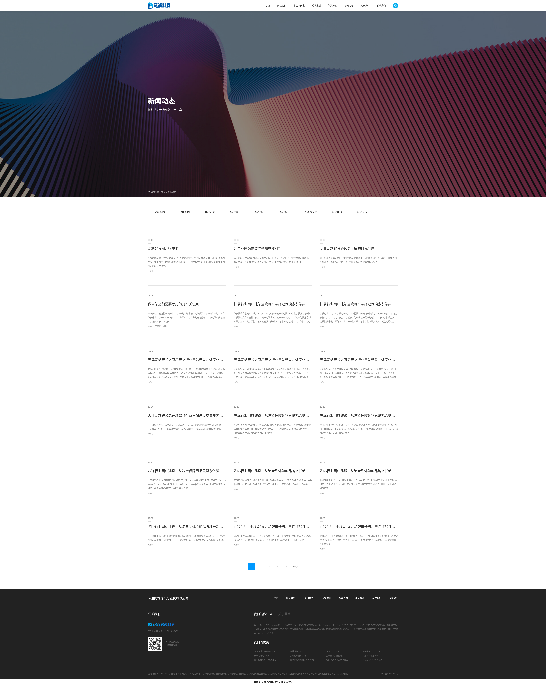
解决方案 (343, 598)
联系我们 (393, 598)
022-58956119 (161, 624)
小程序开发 (308, 598)
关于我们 (376, 598)
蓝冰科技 (268, 682)
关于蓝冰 (284, 614)
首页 (163, 192)
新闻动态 (172, 192)
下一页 (295, 566)
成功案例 (326, 598)
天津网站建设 (272, 624)
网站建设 (290, 598)
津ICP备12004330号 (389, 674)
